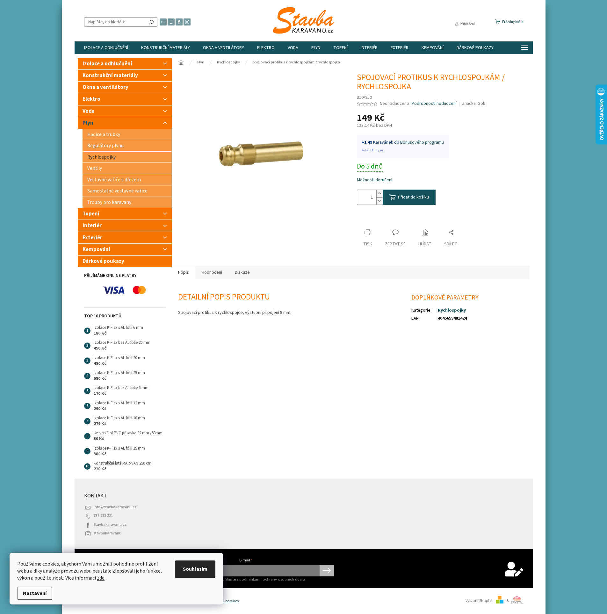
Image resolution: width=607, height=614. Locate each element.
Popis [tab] (183, 272)
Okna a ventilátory (105, 87)
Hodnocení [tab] (212, 272)
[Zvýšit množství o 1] (379, 193)
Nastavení (35, 593)
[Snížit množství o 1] (379, 201)
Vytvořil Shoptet (479, 600)
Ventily (94, 168)
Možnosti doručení (374, 180)
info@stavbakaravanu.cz (115, 507)
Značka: (473, 103)
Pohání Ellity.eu (372, 150)
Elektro (91, 99)
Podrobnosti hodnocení (434, 104)
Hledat (151, 22)
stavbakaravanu (107, 533)
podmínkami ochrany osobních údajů (272, 579)
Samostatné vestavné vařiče (117, 190)
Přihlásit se (327, 570)
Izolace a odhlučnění (107, 64)
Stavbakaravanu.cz (110, 524)
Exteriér (92, 238)
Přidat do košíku (413, 197)
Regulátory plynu (105, 145)
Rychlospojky (101, 157)
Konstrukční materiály (110, 75)
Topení (91, 214)
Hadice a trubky (103, 134)
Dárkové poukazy (103, 261)
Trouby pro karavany (109, 202)
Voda (89, 111)
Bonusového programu (422, 142)
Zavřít (368, 220)
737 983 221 (103, 515)
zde (101, 577)
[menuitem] (106, 47)
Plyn (88, 123)
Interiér (92, 225)
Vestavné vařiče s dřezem (114, 179)
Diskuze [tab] (242, 272)
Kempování (96, 249)
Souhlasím (195, 569)
